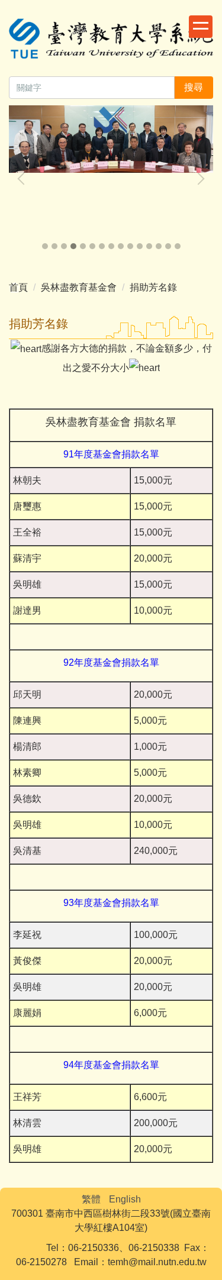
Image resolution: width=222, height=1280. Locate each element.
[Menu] (201, 26)
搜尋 (193, 87)
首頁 (18, 287)
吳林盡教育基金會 (79, 287)
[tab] (45, 246)
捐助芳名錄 (153, 287)
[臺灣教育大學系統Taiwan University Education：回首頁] (111, 40)
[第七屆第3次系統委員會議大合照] (111, 139)
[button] (23, 179)
